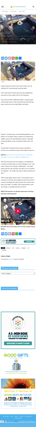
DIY (13, 248)
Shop (11, 416)
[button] (33, 6)
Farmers (18, 248)
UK (28, 248)
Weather (24, 248)
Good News (5, 11)
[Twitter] (12, 422)
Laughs (7, 33)
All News (3, 33)
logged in (10, 259)
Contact (21, 416)
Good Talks (13, 11)
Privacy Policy (28, 416)
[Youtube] (16, 422)
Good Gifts (22, 11)
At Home (8, 248)
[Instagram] (6, 421)
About (16, 416)
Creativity (4, 250)
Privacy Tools (18, 418)
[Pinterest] (9, 422)
